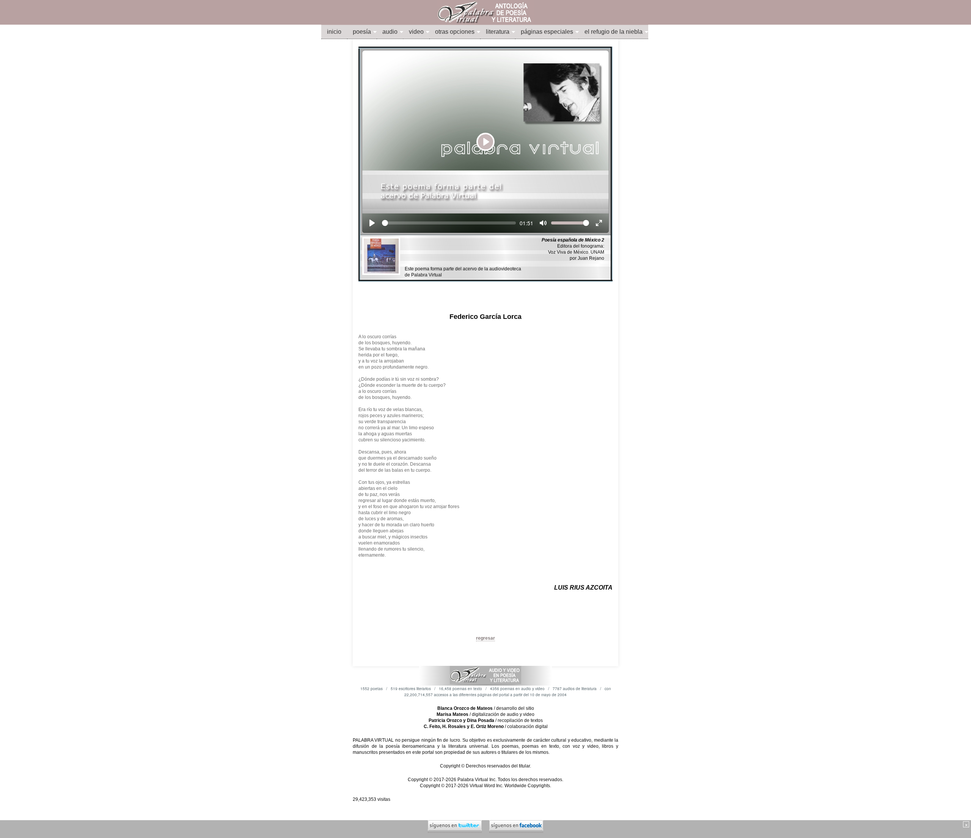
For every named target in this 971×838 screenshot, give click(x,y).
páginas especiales (547, 31)
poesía (362, 31)
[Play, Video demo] (372, 223)
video (416, 31)
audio (390, 31)
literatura (497, 31)
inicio (334, 31)
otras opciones (455, 31)
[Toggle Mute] (543, 223)
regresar (485, 638)
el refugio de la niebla (613, 31)
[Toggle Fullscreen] (599, 223)
